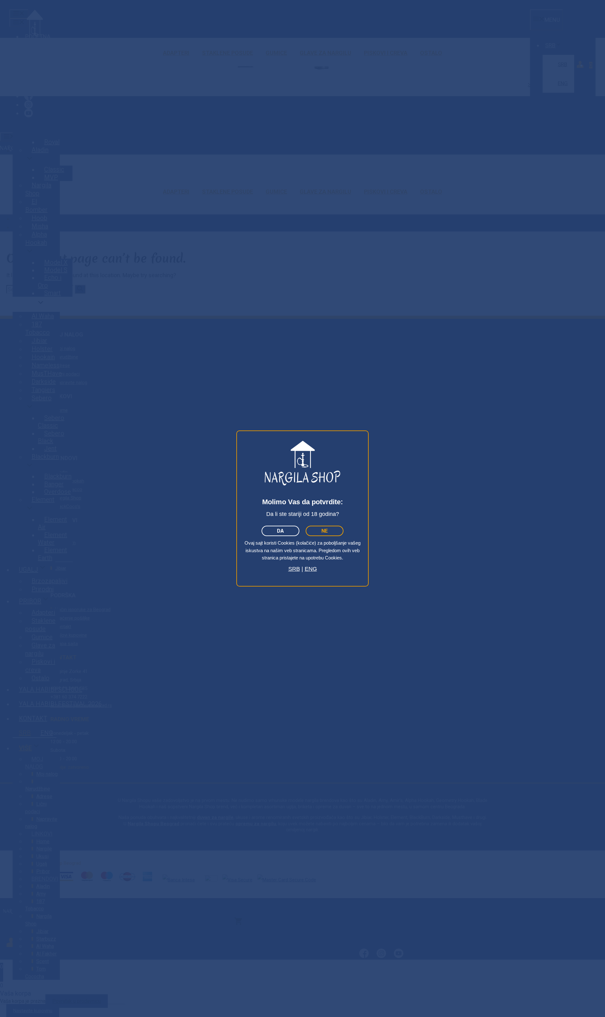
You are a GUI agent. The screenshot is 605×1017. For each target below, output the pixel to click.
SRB (294, 569)
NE (324, 531)
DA (280, 531)
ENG (311, 569)
